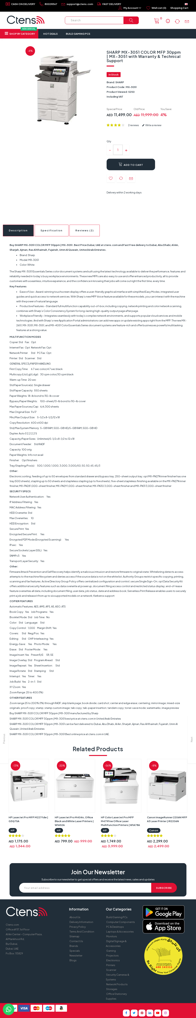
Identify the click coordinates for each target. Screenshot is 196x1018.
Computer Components (120, 922)
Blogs (73, 960)
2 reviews (133, 125)
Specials (74, 950)
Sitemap (74, 936)
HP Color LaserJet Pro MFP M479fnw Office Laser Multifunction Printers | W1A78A (120, 821)
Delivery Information (81, 922)
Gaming (111, 950)
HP (13, 830)
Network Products (117, 984)
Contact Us (76, 941)
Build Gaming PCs (78, 33)
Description (18, 230)
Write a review (153, 125)
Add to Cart (133, 164)
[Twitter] (134, 1013)
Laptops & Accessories (120, 931)
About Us (74, 917)
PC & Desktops (115, 926)
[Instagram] (165, 1013)
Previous (4, 739)
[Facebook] (126, 1013)
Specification (52, 230)
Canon (153, 830)
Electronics (113, 960)
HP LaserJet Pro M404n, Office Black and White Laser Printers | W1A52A (74, 821)
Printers (110, 965)
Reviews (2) (84, 230)
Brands (73, 945)
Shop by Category (22, 32)
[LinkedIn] (149, 1013)
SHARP (119, 82)
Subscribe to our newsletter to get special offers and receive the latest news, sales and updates (98, 879)
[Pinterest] (142, 1013)
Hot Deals (50, 33)
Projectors (112, 955)
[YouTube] (157, 1013)
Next (191, 739)
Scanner (111, 969)
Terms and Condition (81, 931)
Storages (111, 989)
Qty (109, 141)
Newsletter (75, 955)
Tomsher (128, 1006)
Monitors (111, 936)
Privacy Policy (77, 926)
